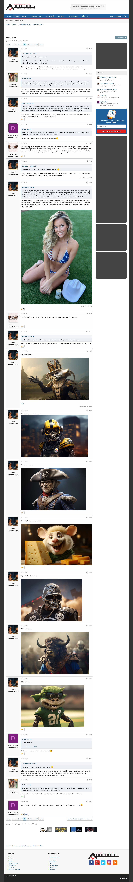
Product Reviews (36, 16)
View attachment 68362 (29, 747)
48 (25, 44)
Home (9, 16)
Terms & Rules (123, 878)
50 (31, 44)
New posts (9, 20)
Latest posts (100, 73)
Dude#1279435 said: (28, 53)
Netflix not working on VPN (108, 77)
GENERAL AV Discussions (106, 80)
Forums (16, 16)
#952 (90, 461)
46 (18, 44)
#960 (90, 801)
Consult (23, 16)
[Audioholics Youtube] (97, 864)
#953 (90, 517)
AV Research (50, 16)
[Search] (125, 16)
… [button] (15, 44)
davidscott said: (27, 103)
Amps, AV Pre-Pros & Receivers (107, 99)
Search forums (19, 20)
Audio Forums (13, 859)
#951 (90, 410)
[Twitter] (103, 864)
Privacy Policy (53, 867)
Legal (51, 863)
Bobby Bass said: (27, 187)
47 (21, 44)
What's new (85, 16)
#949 (90, 331)
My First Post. (104, 102)
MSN (22, 403)
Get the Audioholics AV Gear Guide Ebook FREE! (111, 121)
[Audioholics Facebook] (91, 864)
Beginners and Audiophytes (106, 105)
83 (37, 44)
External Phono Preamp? (107, 83)
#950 (90, 351)
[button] (29, 16)
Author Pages (53, 861)
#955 (90, 625)
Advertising (52, 859)
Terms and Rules (54, 865)
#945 (90, 143)
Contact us (52, 869)
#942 (90, 73)
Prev (9, 44)
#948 (90, 314)
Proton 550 (103, 95)
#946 (90, 161)
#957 (90, 734)
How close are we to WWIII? (108, 89)
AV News (61, 16)
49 (28, 44)
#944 (90, 124)
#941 (90, 48)
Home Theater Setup (14, 869)
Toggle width (12, 875)
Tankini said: (26, 78)
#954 (90, 572)
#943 (90, 98)
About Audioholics (54, 857)
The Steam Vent (104, 93)
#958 (90, 758)
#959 (90, 780)
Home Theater (73, 16)
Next (41, 44)
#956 (90, 678)
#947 (90, 182)
